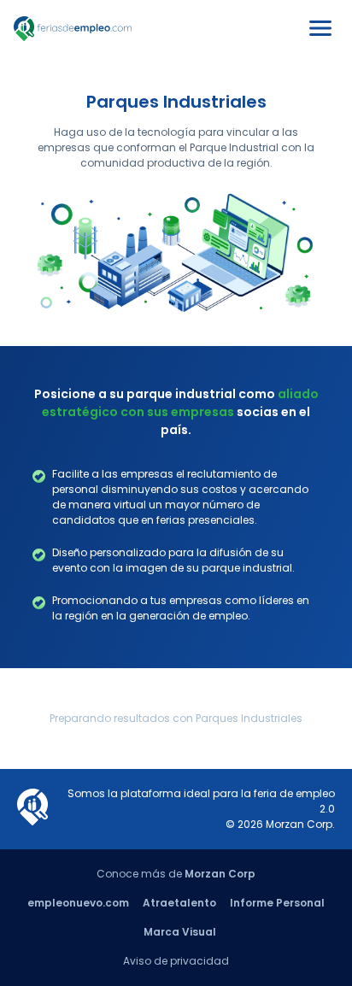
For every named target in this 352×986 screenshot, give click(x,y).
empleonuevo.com (78, 902)
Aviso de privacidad (176, 961)
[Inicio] (73, 37)
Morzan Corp (220, 873)
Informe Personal (277, 902)
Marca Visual (180, 931)
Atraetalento (179, 902)
